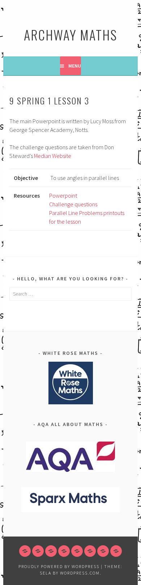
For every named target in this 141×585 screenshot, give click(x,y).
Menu (74, 66)
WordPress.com (80, 573)
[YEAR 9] (64, 551)
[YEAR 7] (38, 551)
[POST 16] (103, 551)
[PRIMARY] (25, 551)
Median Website (52, 155)
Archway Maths (70, 34)
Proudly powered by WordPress (58, 566)
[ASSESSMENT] (116, 551)
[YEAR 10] (77, 551)
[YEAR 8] (51, 551)
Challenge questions (73, 204)
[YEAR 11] (90, 551)
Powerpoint (63, 195)
